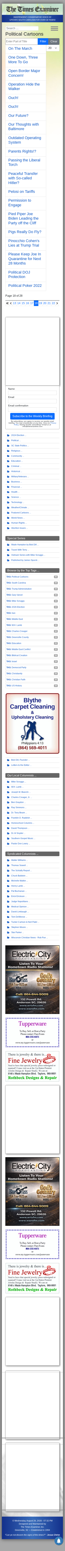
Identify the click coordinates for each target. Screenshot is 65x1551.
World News (17, 518)
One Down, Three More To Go (23, 59)
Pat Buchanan (18, 891)
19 (40, 303)
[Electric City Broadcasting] (32, 979)
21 (49, 303)
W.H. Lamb (17, 625)
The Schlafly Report (20, 870)
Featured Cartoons (20, 512)
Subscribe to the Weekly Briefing (32, 416)
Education (16, 461)
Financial (15, 487)
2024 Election (17, 435)
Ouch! (13, 98)
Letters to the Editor (20, 765)
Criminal (15, 466)
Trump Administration (22, 589)
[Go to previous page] (10, 303)
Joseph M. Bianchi (20, 792)
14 (18, 303)
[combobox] (22, 28)
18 (36, 303)
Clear (53, 41)
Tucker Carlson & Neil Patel (24, 922)
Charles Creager (19, 631)
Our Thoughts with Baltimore (23, 126)
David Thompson (19, 828)
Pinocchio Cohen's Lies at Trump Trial (23, 243)
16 (27, 303)
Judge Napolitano (19, 901)
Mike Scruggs (18, 601)
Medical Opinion (19, 906)
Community (16, 456)
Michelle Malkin (18, 881)
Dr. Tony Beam (18, 812)
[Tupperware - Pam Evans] (32, 1032)
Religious (15, 451)
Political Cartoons (20, 577)
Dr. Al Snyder (17, 833)
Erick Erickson (18, 896)
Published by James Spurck (24, 560)
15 (23, 303)
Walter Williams (18, 860)
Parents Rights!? (22, 151)
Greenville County (20, 637)
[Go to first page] (7, 303)
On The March (20, 48)
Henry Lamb (17, 886)
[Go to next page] (57, 303)
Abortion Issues (18, 528)
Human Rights (18, 523)
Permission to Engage (19, 202)
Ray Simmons (17, 807)
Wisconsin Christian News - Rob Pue (28, 937)
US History (17, 685)
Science (15, 497)
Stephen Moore (18, 927)
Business (15, 482)
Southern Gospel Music (22, 838)
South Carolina (19, 583)
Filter (43, 41)
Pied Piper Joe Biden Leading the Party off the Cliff (23, 218)
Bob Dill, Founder (19, 760)
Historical (15, 471)
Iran (13, 613)
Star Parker (16, 932)
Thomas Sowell (18, 865)
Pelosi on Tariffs (21, 191)
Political (15, 440)
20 (44, 303)
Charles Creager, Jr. (20, 797)
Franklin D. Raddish (20, 818)
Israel (14, 661)
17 (31, 303)
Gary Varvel (17, 595)
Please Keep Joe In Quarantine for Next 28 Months (24, 258)
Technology (16, 502)
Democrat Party (19, 667)
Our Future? (18, 115)
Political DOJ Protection (19, 274)
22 (53, 303)
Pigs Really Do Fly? (24, 232)
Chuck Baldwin (18, 876)
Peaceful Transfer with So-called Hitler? (23, 178)
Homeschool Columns (21, 823)
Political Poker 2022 (25, 285)
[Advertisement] (32, 351)
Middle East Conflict (21, 649)
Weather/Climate (19, 507)
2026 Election (18, 607)
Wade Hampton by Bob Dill (24, 544)
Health (14, 492)
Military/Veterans (19, 476)
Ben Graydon (17, 802)
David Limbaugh (19, 911)
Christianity (17, 673)
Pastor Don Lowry (19, 843)
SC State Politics (19, 445)
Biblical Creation (19, 655)
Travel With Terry (19, 550)
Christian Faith (18, 679)
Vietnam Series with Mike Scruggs (27, 555)
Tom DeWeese (18, 917)
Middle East (17, 619)
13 (14, 303)
